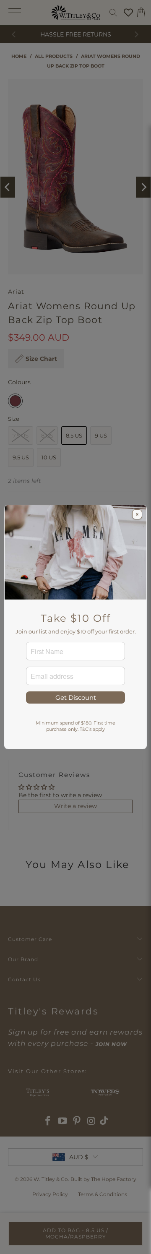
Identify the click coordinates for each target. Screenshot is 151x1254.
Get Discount (75, 697)
